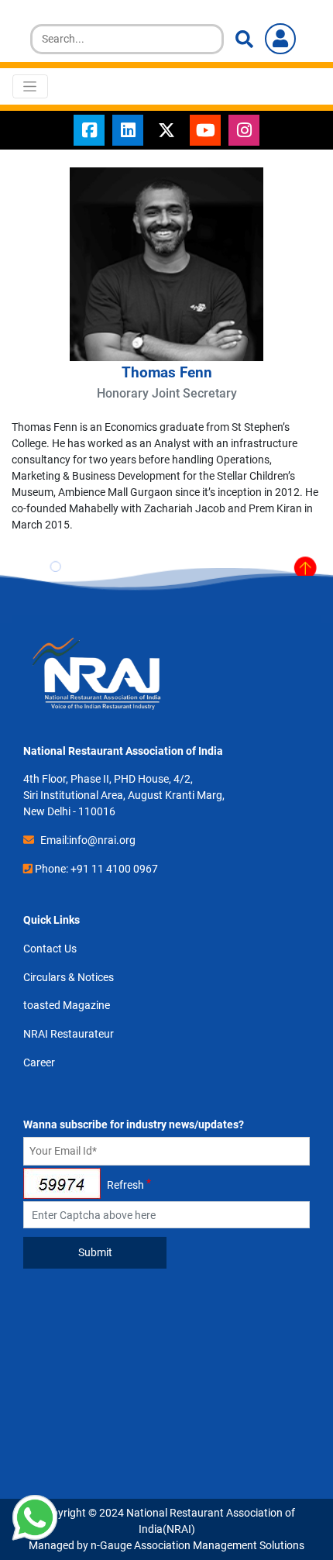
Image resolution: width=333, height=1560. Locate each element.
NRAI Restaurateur (68, 1034)
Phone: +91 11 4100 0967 (96, 869)
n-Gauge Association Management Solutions (197, 1545)
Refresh (125, 1185)
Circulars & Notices (68, 977)
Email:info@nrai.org (88, 840)
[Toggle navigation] (30, 86)
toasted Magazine (66, 1005)
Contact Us (50, 948)
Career (39, 1062)
